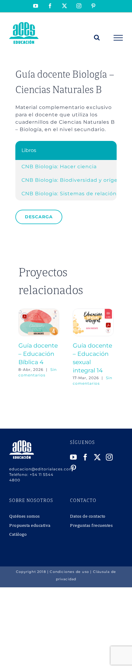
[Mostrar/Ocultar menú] (118, 38)
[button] (23, 347)
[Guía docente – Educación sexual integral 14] (93, 311)
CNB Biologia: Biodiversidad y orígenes (74, 180)
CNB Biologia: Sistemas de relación (69, 193)
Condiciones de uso (69, 572)
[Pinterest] (73, 468)
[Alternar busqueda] (97, 37)
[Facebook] (85, 457)
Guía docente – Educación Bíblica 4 (38, 354)
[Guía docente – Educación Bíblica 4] (38, 311)
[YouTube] (73, 457)
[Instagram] (109, 457)
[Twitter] (97, 457)
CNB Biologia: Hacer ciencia (59, 166)
